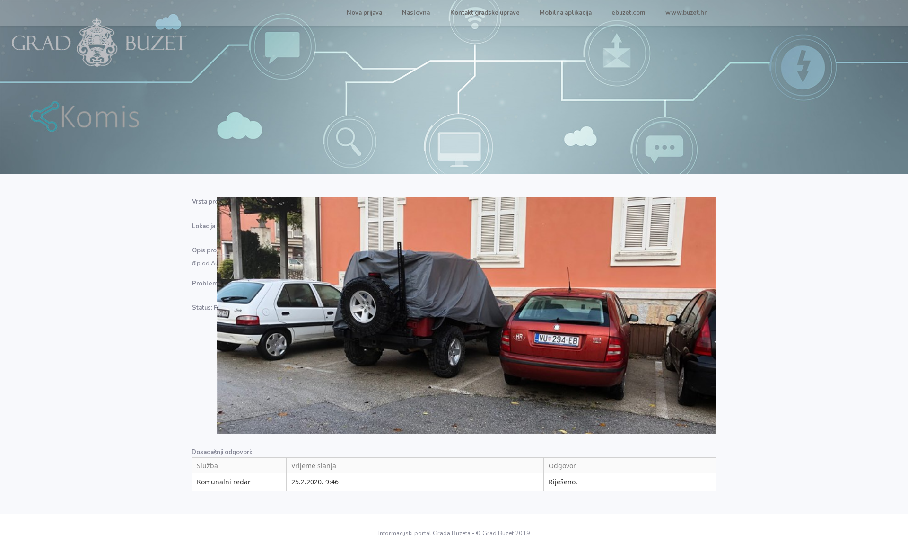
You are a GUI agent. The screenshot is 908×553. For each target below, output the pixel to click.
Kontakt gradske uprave (485, 13)
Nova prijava (364, 13)
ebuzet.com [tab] (628, 13)
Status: (202, 307)
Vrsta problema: (215, 201)
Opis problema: (214, 250)
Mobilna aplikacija (566, 13)
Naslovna (416, 13)
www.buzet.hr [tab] (686, 13)
